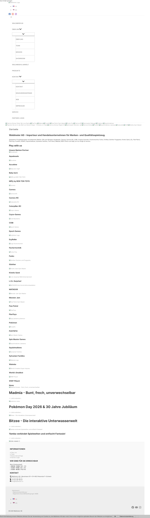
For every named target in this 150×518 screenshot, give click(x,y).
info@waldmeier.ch (17, 481)
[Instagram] (16, 14)
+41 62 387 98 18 (17, 478)
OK (115, 516)
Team (12, 454)
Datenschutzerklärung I (20, 492)
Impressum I (16, 490)
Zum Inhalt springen (6, 1)
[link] (15, 6)
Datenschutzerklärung (126, 516)
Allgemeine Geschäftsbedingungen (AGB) (25, 494)
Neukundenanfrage (17, 456)
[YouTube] (13, 14)
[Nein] (137, 517)
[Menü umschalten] (23, 34)
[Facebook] (10, 14)
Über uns (14, 452)
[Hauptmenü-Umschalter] (11, 17)
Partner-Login (15, 457)
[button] (20, 29)
